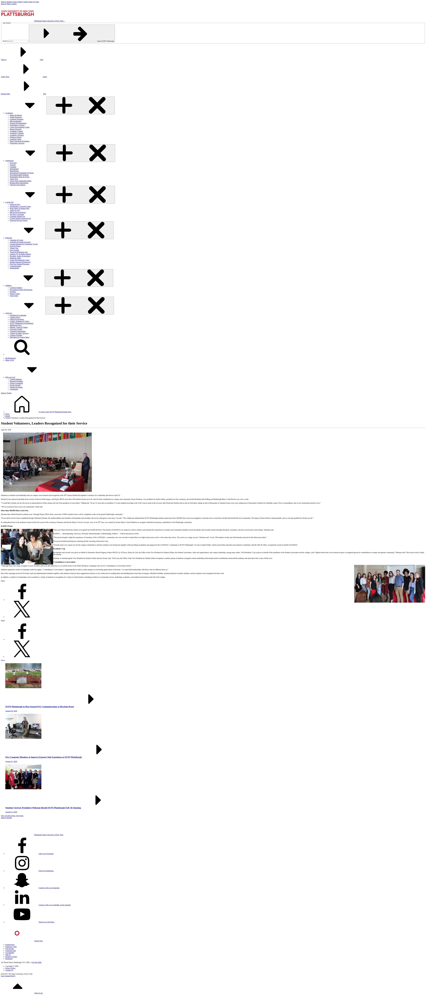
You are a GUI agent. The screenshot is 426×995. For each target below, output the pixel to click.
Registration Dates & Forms (19, 177)
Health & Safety (15, 258)
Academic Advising (17, 135)
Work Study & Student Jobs (19, 208)
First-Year (13, 163)
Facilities (13, 292)
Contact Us (9, 970)
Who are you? (10, 377)
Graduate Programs (16, 119)
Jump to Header (6, 2)
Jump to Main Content (20, 2)
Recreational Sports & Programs (21, 290)
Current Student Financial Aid (20, 218)
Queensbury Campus (17, 125)
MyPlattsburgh (10, 358)
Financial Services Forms (18, 220)
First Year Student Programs (19, 264)
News (7, 414)
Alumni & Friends (16, 387)
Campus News (15, 317)
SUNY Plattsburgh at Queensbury (22, 323)
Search (5, 41)
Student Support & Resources (20, 262)
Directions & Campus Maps (19, 337)
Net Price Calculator (17, 214)
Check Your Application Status (20, 181)
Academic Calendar (17, 133)
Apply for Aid (15, 210)
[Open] (80, 105)
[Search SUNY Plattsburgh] (22, 354)
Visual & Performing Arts (19, 252)
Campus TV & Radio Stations (20, 254)
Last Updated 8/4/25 (8, 976)
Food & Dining (15, 246)
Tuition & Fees (15, 204)
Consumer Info (10, 951)
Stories (7, 416)
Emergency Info (11, 947)
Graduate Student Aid (17, 216)
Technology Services (17, 143)
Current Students (16, 379)
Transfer (13, 165)
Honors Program (15, 129)
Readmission (14, 171)
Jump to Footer (34, 2)
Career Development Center (19, 127)
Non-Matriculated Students (19, 175)
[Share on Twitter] (22, 617)
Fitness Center (15, 294)
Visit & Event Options (17, 185)
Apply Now (14, 179)
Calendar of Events (16, 240)
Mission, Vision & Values (19, 327)
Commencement (15, 266)
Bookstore (9, 959)
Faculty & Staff (15, 385)
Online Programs (16, 117)
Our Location (14, 250)
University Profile (16, 329)
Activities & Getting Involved (20, 242)
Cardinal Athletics (16, 288)
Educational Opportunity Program (22, 173)
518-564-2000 (36, 962)
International (14, 169)
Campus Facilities (16, 335)
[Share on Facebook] (22, 600)
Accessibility (9, 953)
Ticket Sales (14, 296)
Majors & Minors (16, 115)
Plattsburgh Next (16, 325)
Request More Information (19, 183)
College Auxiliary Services (19, 333)
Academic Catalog (16, 131)
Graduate (13, 167)
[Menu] (64, 21)
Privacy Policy (10, 968)
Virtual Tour (14, 248)
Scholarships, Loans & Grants (20, 206)
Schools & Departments (18, 123)
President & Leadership (18, 315)
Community (14, 389)
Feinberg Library (16, 137)
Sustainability (14, 268)
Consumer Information (18, 331)
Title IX (8, 955)
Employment (9, 945)
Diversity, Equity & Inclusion (20, 256)
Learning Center (15, 139)
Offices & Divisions (17, 319)
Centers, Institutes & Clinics (19, 321)
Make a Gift (9, 360)
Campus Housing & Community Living (24, 244)
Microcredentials (15, 121)
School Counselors (16, 383)
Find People (9, 949)
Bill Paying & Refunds (18, 212)
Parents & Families (16, 381)
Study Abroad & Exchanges (19, 141)
